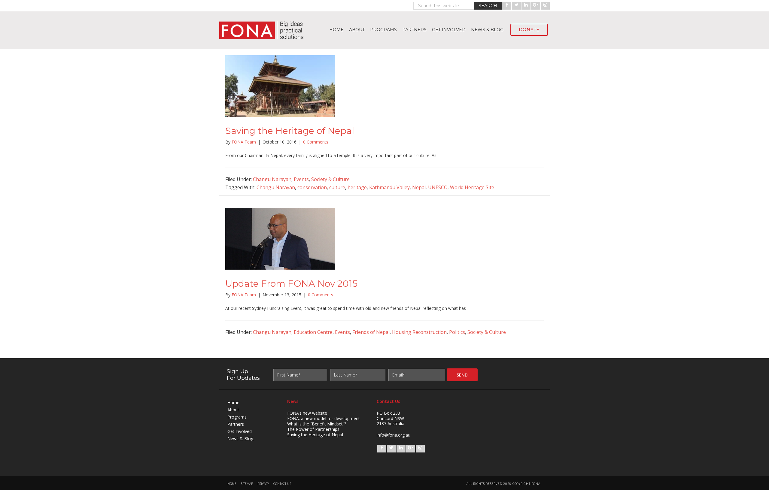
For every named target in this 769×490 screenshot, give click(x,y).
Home (233, 402)
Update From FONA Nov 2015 (291, 283)
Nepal (419, 187)
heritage (357, 187)
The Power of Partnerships (313, 429)
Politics (457, 332)
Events (301, 179)
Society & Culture (330, 179)
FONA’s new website (307, 413)
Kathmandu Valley (389, 187)
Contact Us (282, 484)
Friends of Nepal (371, 332)
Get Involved (239, 431)
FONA (264, 30)
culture (337, 187)
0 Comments (315, 142)
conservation (312, 187)
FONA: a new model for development (323, 418)
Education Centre (313, 332)
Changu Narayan (272, 179)
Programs (237, 417)
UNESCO (438, 187)
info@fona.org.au (393, 435)
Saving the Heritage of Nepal (289, 130)
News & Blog (240, 438)
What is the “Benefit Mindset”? (316, 424)
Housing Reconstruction (419, 332)
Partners (235, 424)
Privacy (263, 484)
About (233, 410)
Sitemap (247, 484)
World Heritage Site (472, 187)
